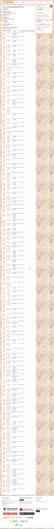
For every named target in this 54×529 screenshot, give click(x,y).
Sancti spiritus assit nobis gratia (8, 154)
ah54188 (22, 478)
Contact (38, 500)
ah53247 (22, 295)
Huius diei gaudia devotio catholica (8, 229)
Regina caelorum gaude (8, 141)
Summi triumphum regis (8, 151)
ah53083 (22, 348)
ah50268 (22, 204)
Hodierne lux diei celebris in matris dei (8, 362)
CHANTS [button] (29, 2)
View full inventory (41, 12)
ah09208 (22, 426)
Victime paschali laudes (8, 137)
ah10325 (22, 197)
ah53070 (22, 153)
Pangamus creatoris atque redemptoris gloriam (8, 110)
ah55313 (22, 459)
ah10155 (22, 237)
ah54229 (22, 398)
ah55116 (22, 415)
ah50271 (22, 325)
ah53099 (22, 81)
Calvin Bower (41, 30)
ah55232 (22, 446)
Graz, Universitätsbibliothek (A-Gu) (9, 13)
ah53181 (22, 272)
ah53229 (22, 313)
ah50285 (22, 250)
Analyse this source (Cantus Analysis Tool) (44, 17)
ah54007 (22, 136)
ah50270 (22, 232)
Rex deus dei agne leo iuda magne (8, 132)
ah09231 (22, 464)
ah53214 (22, 255)
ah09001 (22, 177)
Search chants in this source (43, 14)
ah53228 (22, 299)
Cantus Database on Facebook (41, 501)
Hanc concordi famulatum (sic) (8, 55)
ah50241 (22, 357)
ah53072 (22, 158)
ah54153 (22, 163)
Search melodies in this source (43, 15)
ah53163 (22, 187)
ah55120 (22, 308)
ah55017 (22, 431)
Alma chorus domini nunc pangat (8, 354)
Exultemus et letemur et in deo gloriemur (8, 460)
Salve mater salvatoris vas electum (8, 380)
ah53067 (22, 149)
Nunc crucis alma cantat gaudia (8, 349)
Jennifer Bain (4, 501)
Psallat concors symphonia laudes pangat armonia (8, 418)
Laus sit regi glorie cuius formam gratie (8, 413)
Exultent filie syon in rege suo (8, 327)
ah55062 (22, 455)
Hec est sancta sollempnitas (8, 127)
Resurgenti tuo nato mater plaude (8, 399)
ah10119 (22, 365)
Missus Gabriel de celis (8, 100)
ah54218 (22, 90)
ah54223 (22, 144)
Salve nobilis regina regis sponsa (8, 278)
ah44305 (22, 402)
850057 (22, 436)
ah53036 (22, 102)
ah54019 (22, 393)
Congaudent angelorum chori (8, 224)
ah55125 (22, 488)
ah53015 (22, 40)
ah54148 (22, 388)
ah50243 (22, 167)
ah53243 (22, 320)
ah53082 (22, 343)
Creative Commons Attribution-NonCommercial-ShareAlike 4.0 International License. (26, 502)
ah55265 (22, 290)
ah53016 (22, 36)
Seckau (43, 23)
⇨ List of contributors (6, 506)
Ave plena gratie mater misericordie (8, 146)
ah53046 (22, 107)
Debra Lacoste (5, 499)
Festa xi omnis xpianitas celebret (8, 73)
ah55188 (22, 63)
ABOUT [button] (16, 2)
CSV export (40, 13)
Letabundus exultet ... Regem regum (8, 374)
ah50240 (22, 131)
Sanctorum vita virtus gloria (8, 87)
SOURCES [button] (23, 2)
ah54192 (22, 98)
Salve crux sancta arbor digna (8, 344)
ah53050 (22, 113)
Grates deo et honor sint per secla (8, 209)
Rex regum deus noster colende (8, 322)
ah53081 (22, 172)
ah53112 (22, 264)
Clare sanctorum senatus (8, 300)
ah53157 (22, 67)
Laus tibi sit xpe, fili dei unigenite (8, 198)
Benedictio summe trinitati (8, 168)
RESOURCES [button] (47, 2)
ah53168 (22, 58)
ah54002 (22, 373)
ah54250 (22, 384)
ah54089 (22, 213)
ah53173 (22, 219)
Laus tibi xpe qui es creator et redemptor (8, 205)
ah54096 (22, 50)
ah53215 (22, 53)
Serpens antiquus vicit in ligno (8, 335)
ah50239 (22, 330)
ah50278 (22, 334)
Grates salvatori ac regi (8, 119)
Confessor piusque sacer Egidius (8, 238)
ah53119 (22, 208)
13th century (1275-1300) (43, 25)
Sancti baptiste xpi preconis (8, 188)
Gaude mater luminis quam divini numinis (8, 370)
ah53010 (22, 32)
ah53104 (22, 223)
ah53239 (22, 317)
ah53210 (22, 192)
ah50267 (22, 200)
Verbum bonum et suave (8, 91)
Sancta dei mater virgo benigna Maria (8, 269)
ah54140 (22, 421)
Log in (38, 511)
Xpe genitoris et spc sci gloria (8, 256)
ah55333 (22, 483)
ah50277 (22, 245)
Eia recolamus (8, 36)
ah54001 (22, 45)
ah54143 (22, 122)
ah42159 (22, 441)
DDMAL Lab (4, 503)
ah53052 (22, 118)
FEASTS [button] (35, 2)
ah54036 (22, 86)
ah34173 (22, 268)
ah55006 (22, 303)
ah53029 (22, 72)
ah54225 (22, 369)
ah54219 (22, 360)
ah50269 (22, 76)
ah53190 (22, 259)
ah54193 (22, 451)
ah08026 (22, 339)
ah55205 (22, 277)
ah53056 (22, 126)
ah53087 (22, 353)
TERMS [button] (41, 2)
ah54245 (22, 379)
